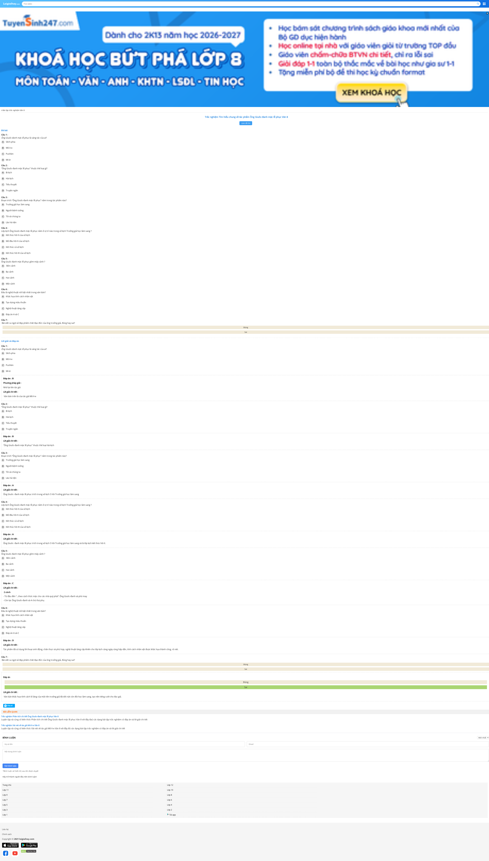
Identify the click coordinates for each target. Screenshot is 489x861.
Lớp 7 (5, 800)
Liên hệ (5, 829)
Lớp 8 (169, 795)
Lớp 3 (5, 809)
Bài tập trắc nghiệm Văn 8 (14, 110)
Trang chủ (7, 785)
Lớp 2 (169, 809)
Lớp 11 (6, 790)
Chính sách (7, 834)
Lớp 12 (170, 785)
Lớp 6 (169, 800)
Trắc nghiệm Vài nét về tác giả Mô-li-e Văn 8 (20, 725)
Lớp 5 (5, 804)
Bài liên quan (10, 711)
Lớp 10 (170, 790)
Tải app (172, 814)
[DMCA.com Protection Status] (28, 853)
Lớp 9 (5, 795)
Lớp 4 (169, 804)
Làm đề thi (245, 123)
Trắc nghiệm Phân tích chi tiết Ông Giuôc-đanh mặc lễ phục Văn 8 (30, 716)
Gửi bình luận (10, 766)
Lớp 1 (5, 814)
